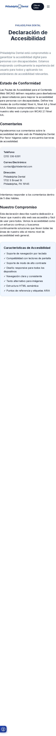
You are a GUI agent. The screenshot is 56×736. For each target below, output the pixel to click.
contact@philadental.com (18, 166)
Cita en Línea (37, 6)
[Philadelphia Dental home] (17, 6)
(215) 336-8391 (12, 156)
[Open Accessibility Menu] (3, 729)
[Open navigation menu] (48, 7)
